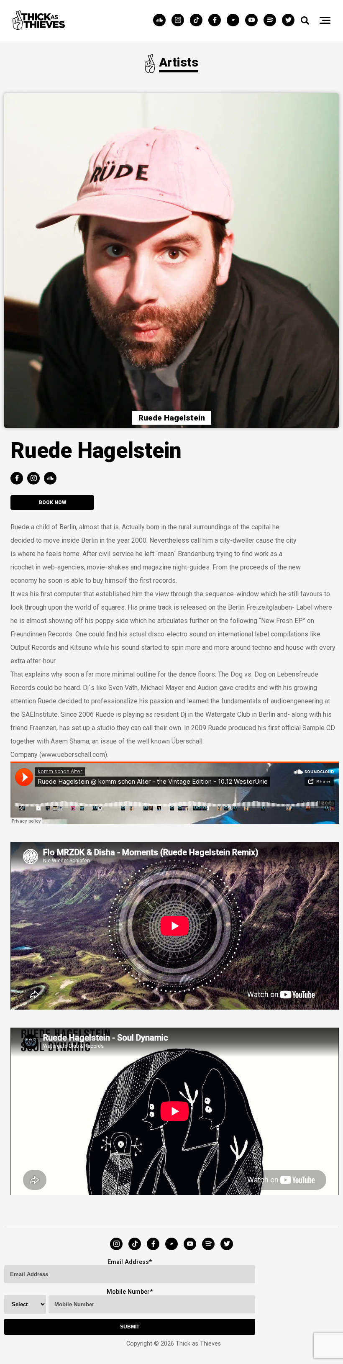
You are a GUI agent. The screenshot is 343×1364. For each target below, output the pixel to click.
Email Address (128, 1262)
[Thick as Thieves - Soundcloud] (161, 21)
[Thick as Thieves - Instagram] (180, 21)
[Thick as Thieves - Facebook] (216, 21)
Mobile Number (128, 1291)
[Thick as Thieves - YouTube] (253, 21)
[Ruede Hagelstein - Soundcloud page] (52, 479)
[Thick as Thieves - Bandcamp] (235, 21)
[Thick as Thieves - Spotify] (272, 21)
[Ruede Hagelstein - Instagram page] (35, 479)
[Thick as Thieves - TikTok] (198, 21)
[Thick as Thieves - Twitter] (288, 21)
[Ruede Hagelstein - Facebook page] (18, 479)
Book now (52, 502)
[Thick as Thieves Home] (39, 27)
